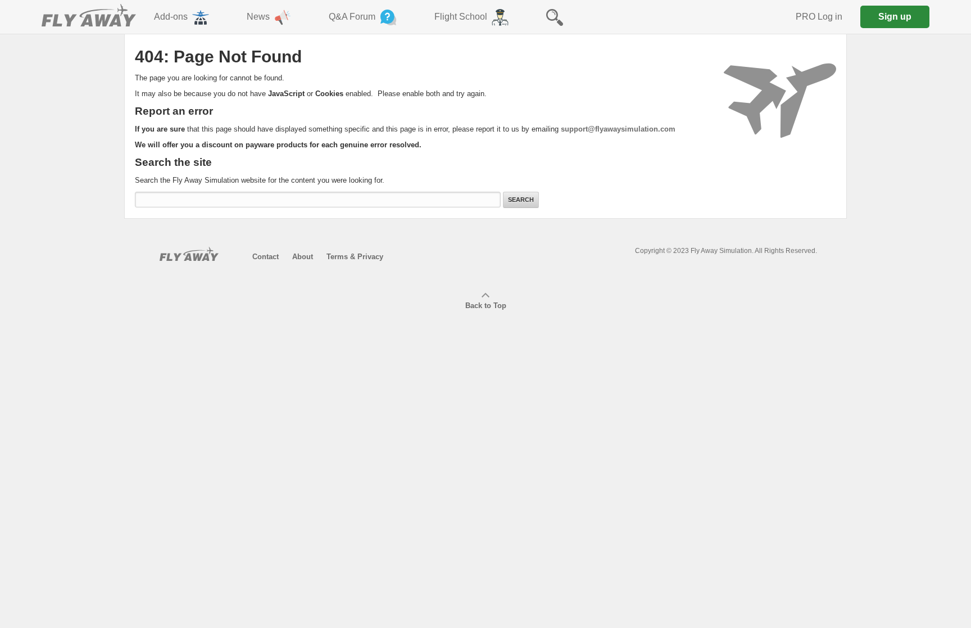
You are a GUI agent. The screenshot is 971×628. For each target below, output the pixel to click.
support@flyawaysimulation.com (618, 129)
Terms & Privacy (354, 256)
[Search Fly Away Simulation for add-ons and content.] (554, 17)
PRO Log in (819, 16)
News (258, 16)
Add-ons (171, 16)
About (302, 256)
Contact (265, 256)
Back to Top (485, 305)
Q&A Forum (352, 16)
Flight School (460, 16)
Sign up (894, 16)
